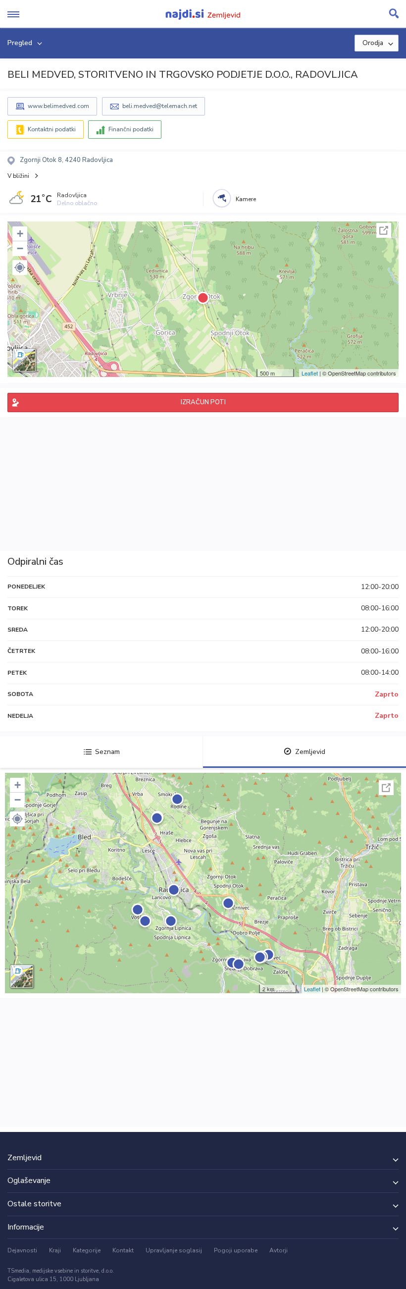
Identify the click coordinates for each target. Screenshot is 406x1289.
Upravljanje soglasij (174, 1250)
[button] (19, 267)
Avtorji (278, 1250)
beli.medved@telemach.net (159, 106)
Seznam (107, 751)
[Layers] (24, 360)
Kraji (55, 1250)
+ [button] (20, 233)
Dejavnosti (22, 1250)
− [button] (20, 248)
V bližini (18, 176)
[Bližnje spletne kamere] (222, 198)
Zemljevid (310, 751)
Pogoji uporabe (235, 1250)
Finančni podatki (130, 129)
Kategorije (87, 1250)
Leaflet (310, 373)
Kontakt (123, 1250)
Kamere (246, 199)
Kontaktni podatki (52, 129)
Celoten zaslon (383, 230)
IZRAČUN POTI (203, 402)
